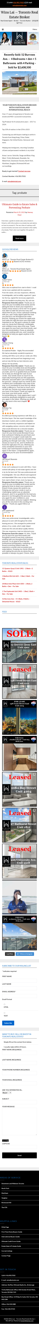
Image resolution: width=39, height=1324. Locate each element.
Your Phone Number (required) (16, 1070)
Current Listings (7, 1251)
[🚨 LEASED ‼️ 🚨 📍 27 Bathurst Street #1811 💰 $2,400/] (19, 825)
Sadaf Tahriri (7, 280)
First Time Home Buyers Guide (12, 1232)
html (6, 1007)
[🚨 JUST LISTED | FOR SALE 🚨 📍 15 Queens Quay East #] (19, 932)
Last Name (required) (11, 1060)
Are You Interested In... (12, 1090)
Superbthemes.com (26, 1321)
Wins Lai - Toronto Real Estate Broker (16, 259)
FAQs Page (5, 1227)
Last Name (6, 984)
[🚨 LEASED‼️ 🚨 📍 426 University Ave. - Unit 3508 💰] (19, 861)
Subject (5, 1099)
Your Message (8, 1106)
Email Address (9, 992)
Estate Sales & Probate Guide (11, 1246)
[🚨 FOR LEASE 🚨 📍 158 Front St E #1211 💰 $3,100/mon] (19, 717)
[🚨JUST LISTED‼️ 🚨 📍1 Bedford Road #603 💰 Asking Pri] (19, 753)
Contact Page (6, 1256)
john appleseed (8, 511)
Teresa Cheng (7, 343)
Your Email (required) (12, 1080)
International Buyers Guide (11, 1237)
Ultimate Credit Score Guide (11, 1241)
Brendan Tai (6, 408)
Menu (35, 29)
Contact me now (24, 171)
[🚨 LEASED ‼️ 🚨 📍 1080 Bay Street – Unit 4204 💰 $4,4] (19, 789)
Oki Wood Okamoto (9, 459)
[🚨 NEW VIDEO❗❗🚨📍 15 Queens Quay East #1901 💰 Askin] (19, 897)
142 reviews (26, 261)
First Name (7, 976)
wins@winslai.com (20, 5)
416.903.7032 (18, 2)
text (6, 1016)
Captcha (6, 1144)
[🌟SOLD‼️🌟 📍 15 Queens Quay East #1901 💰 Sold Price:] (19, 645)
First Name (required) (11, 1050)
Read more (19, 238)
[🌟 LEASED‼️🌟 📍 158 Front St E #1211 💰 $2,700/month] (19, 681)
